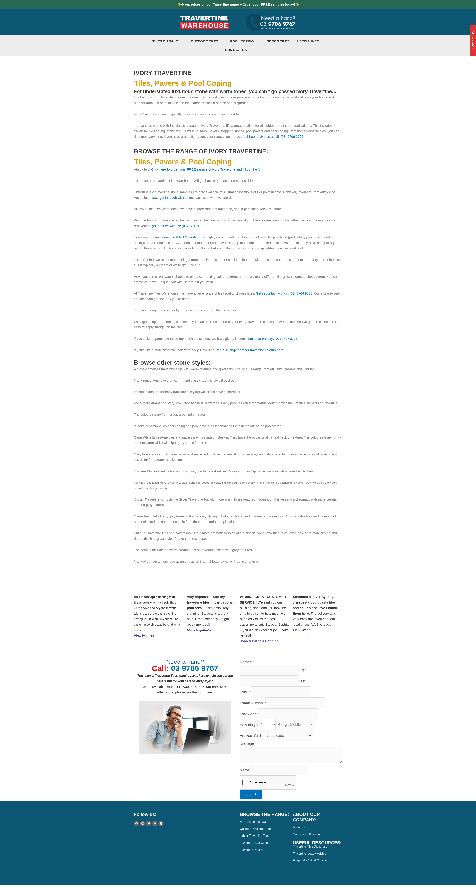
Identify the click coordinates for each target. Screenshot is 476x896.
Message (247, 744)
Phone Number (253, 703)
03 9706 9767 (194, 668)
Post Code (249, 714)
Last (302, 681)
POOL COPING (242, 41)
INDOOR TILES (278, 41)
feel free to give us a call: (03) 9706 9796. (273, 136)
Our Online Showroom (307, 834)
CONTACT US (236, 50)
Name (246, 662)
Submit (250, 794)
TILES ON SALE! (165, 41)
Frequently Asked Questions (311, 860)
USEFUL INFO (308, 41)
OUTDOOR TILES (204, 41)
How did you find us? (257, 725)
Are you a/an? (252, 735)
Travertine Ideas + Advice (309, 853)
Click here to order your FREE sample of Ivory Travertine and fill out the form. (208, 169)
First (302, 670)
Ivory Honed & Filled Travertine (177, 237)
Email (245, 692)
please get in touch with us (168, 198)
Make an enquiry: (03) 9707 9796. (273, 339)
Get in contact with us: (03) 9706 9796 (284, 293)
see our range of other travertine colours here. (249, 350)
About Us (299, 827)
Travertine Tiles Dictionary (310, 846)
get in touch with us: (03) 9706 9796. (178, 226)
